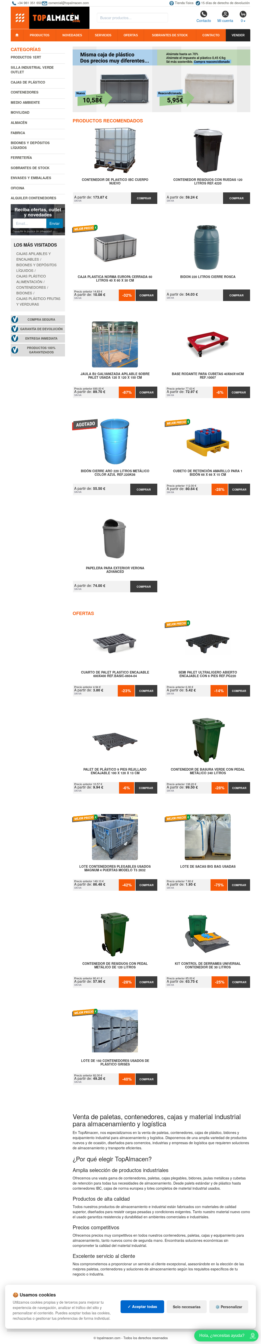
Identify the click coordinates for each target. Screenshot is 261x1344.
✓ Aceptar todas (142, 1306)
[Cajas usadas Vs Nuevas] (162, 79)
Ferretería (21, 157)
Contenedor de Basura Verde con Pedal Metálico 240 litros (208, 771)
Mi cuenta (225, 20)
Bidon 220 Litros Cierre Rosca (208, 277)
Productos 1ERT (26, 57)
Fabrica (18, 132)
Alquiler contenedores (33, 197)
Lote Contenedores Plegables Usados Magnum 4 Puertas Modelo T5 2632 (115, 868)
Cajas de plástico (28, 82)
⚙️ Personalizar (228, 1306)
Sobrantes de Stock (30, 167)
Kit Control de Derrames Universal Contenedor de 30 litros (208, 965)
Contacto (204, 20)
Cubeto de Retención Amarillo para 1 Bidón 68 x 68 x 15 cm (207, 473)
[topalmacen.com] (50, 17)
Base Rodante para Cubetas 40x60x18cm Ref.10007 (208, 376)
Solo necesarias (187, 1306)
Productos (39, 35)
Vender (238, 35)
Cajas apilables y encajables (33, 256)
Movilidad (20, 112)
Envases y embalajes (31, 177)
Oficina (17, 188)
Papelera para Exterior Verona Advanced (115, 570)
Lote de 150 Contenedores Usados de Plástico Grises (115, 1063)
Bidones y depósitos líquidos (30, 145)
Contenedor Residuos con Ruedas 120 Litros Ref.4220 (207, 182)
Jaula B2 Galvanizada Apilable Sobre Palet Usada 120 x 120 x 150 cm (115, 376)
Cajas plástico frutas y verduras (38, 301)
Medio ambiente (25, 102)
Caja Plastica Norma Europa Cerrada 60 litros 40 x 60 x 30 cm (115, 279)
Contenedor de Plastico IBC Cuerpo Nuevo (115, 182)
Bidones (24, 292)
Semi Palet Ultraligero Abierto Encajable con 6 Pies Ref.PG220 (207, 674)
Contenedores (24, 92)
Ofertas (131, 35)
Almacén (19, 122)
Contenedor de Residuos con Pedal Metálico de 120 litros (115, 965)
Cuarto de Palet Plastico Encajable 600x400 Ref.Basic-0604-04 (115, 674)
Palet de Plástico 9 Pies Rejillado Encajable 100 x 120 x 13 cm (115, 771)
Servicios (103, 35)
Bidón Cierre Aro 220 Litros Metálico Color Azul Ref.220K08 (115, 473)
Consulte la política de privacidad (32, 231)
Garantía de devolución (41, 329)
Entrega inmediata (41, 338)
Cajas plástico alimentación (31, 278)
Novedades (72, 35)
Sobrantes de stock (170, 35)
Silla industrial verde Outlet (32, 70)
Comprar (144, 198)
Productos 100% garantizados (41, 350)
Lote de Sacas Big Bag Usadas (208, 867)
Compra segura (41, 319)
